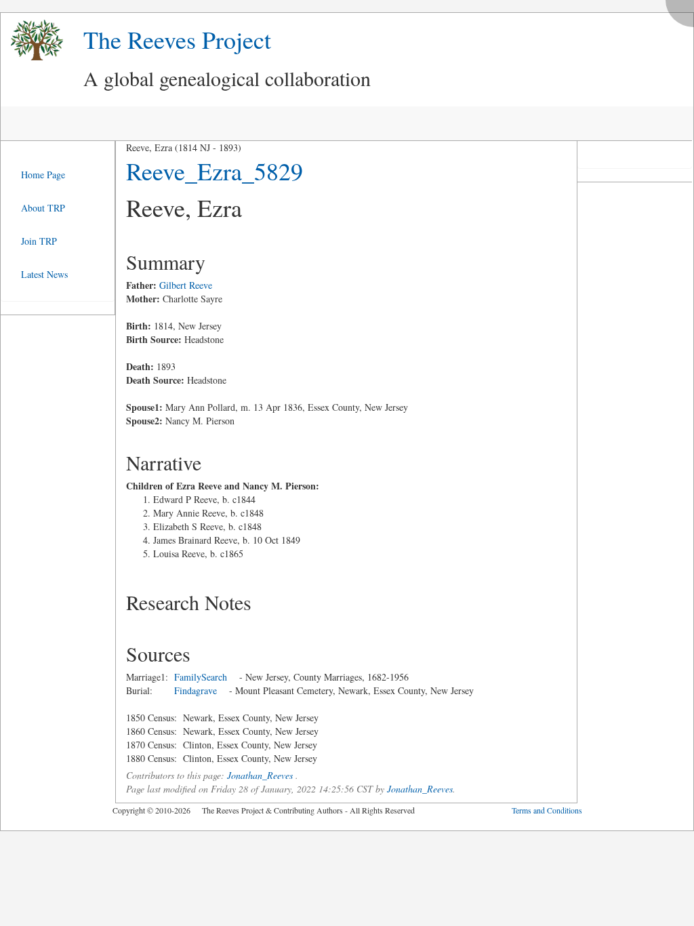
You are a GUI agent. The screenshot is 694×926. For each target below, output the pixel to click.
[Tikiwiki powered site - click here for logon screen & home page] (32, 40)
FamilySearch (200, 676)
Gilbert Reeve (185, 285)
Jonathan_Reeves (260, 775)
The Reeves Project (177, 39)
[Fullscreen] (683, 9)
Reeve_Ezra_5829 (214, 171)
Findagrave (195, 690)
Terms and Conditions (547, 810)
